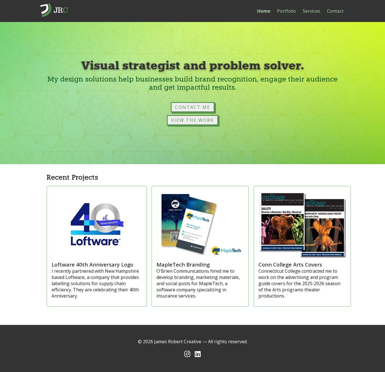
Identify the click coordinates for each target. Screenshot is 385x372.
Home (263, 11)
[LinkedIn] (198, 353)
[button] (192, 107)
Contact (335, 11)
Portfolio (286, 11)
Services (311, 11)
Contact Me (192, 107)
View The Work (192, 120)
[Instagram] (187, 353)
